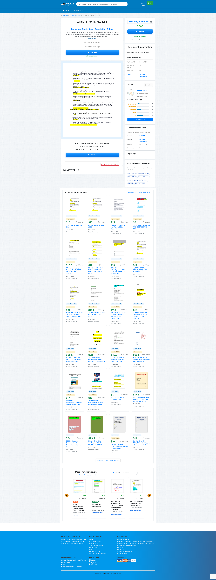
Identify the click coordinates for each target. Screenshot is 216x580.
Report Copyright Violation (110, 164)
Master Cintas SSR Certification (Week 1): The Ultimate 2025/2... (95, 443)
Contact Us (93, 547)
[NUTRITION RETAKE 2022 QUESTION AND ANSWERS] (141, 248)
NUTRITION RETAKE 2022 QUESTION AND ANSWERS (140, 270)
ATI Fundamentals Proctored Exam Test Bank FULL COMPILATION (96, 359)
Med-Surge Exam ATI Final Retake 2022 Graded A (118, 227)
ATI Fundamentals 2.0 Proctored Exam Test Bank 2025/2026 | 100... (119, 359)
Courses (65, 10)
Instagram (94, 560)
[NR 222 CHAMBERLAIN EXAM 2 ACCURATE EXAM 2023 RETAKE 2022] (97, 248)
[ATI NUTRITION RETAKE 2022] (74, 205)
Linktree (93, 562)
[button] (67, 495)
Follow (149, 85)
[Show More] (92, 38)
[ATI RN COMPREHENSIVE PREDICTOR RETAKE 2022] (141, 205)
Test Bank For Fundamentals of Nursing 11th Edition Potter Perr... (74, 402)
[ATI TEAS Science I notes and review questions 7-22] (136, 486)
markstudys (142, 90)
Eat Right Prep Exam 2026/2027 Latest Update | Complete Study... (119, 446)
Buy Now (94, 52)
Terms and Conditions (96, 545)
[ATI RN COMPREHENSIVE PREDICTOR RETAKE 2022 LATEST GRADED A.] (74, 292)
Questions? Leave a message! (72, 566)
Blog (90, 549)
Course (129, 136)
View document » (78, 515)
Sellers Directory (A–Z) (98, 553)
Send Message (140, 119)
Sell (151, 3)
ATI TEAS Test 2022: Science (96, 505)
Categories (78, 10)
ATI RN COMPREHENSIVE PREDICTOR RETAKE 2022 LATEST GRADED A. (74, 315)
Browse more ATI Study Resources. (108, 460)
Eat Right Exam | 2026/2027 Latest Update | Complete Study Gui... (141, 443)
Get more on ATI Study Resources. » (139, 192)
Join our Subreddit (123, 539)
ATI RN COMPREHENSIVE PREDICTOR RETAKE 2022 (141, 227)
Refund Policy (93, 543)
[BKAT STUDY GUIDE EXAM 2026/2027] (119, 380)
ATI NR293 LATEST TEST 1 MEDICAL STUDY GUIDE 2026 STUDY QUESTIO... (141, 399)
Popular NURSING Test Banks (126, 545)
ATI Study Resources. (75, 15)
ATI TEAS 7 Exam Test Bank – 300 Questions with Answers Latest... (73, 359)
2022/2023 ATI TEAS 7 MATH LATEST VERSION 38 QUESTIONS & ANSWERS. (117, 505)
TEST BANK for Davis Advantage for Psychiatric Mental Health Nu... (141, 359)
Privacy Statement (95, 541)
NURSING (65, 15)
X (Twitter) (94, 564)
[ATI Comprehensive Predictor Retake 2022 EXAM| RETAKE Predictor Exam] (74, 248)
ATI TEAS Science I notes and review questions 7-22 (136, 503)
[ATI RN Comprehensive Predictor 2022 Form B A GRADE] (79, 486)
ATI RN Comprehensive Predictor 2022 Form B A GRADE (78, 507)
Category (130, 139)
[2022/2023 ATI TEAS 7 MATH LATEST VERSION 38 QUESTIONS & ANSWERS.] (117, 486)
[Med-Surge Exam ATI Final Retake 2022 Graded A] (119, 205)
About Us (92, 539)
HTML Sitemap (95, 551)
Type (129, 74)
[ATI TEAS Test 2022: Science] (98, 486)
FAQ (63, 564)
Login (143, 5)
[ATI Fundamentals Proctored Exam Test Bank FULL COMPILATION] (97, 337)
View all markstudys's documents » (86, 475)
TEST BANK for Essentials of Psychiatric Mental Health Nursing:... (96, 402)
